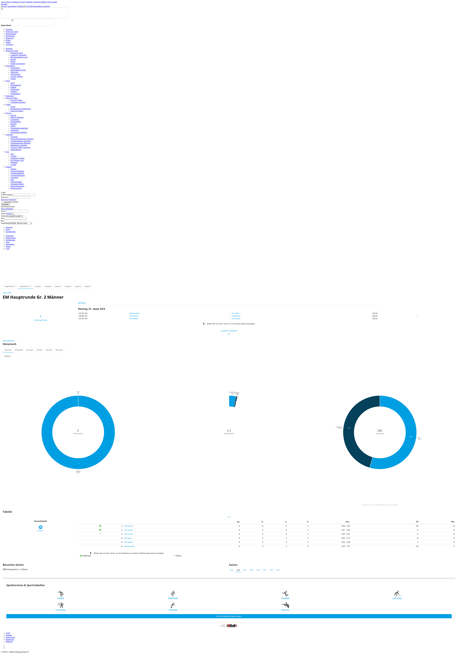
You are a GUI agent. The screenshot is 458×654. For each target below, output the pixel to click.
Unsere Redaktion (17, 171)
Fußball (13, 87)
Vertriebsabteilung (17, 173)
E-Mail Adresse (7, 195)
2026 (231, 570)
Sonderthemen (15, 150)
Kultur (8, 40)
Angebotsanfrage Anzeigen (20, 141)
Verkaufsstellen (16, 182)
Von (2, 218)
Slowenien (133, 316)
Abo (2, 2)
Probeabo (29, 2)
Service (8, 113)
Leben (8, 104)
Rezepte (13, 124)
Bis (2, 221)
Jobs (48, 2)
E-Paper (8, 2)
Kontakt (54, 2)
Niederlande (134, 313)
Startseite (9, 29)
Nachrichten (10, 36)
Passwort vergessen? (8, 200)
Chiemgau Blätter (40, 2)
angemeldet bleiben (11, 202)
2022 (245, 570)
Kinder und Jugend (17, 64)
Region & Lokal (12, 32)
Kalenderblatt (15, 122)
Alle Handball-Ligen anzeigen (230, 616)
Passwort (4, 197)
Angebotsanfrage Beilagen (20, 143)
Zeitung (9, 167)
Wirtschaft (14, 72)
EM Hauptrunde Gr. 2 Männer (16, 569)
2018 (258, 570)
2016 (264, 570)
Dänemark (236, 316)
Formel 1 (13, 92)
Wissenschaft (15, 74)
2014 (271, 570)
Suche (3, 211)
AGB (8, 633)
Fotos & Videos (12, 98)
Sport (8, 81)
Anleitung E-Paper (18, 2)
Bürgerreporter (16, 188)
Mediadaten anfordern (18, 145)
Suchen (9, 214)
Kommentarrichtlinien (18, 132)
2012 (278, 570)
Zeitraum (4, 216)
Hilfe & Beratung (17, 117)
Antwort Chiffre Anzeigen (20, 147)
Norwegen (133, 318)
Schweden (236, 318)
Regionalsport (11, 34)
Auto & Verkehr (16, 76)
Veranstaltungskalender (19, 128)
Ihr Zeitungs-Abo (17, 160)
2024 (238, 570)
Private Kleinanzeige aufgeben (22, 139)
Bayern (13, 59)
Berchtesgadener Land (18, 57)
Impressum (10, 639)
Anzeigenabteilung (17, 175)
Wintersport (14, 89)
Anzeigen (9, 44)
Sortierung (5, 223)
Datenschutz (10, 637)
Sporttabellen (15, 94)
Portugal (235, 313)
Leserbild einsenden (18, 102)
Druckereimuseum (17, 186)
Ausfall (13, 165)
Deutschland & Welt (18, 70)
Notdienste (14, 130)
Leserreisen (14, 119)
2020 (251, 570)
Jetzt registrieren (7, 209)
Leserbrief (14, 178)
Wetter (8, 42)
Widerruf (9, 642)
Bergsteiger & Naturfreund (20, 109)
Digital (13, 79)
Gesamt (7, 356)
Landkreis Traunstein (18, 55)
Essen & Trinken (16, 111)
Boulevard (10, 38)
